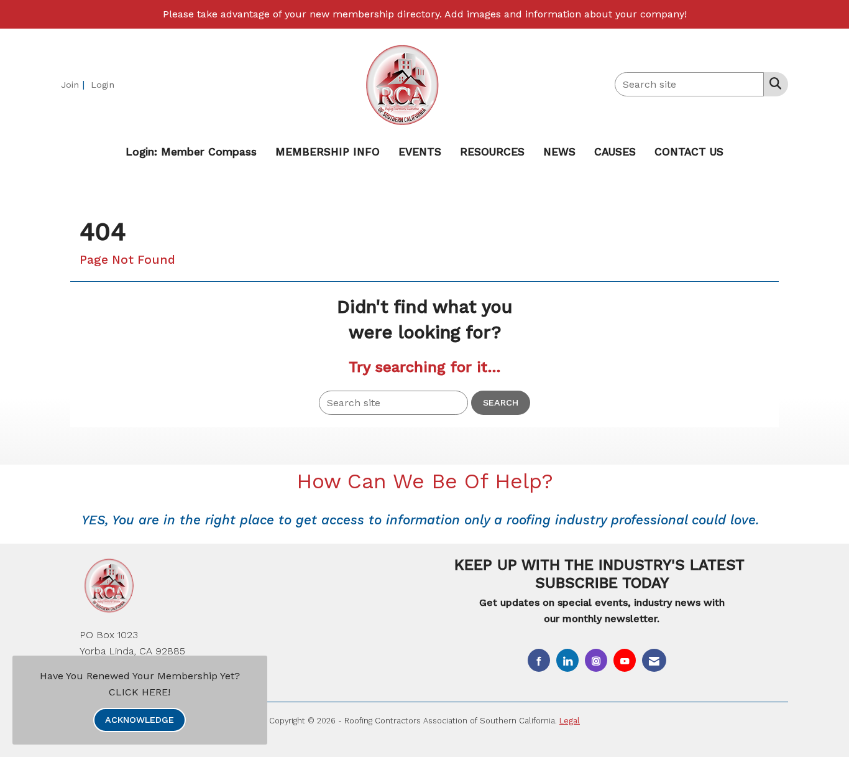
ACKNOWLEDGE (139, 720)
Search (500, 402)
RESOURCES (492, 152)
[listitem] (74, 84)
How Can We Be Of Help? (424, 481)
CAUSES (615, 152)
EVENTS (419, 152)
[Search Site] (773, 83)
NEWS (559, 152)
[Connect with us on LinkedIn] (567, 660)
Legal (569, 720)
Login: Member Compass (191, 152)
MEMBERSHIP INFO (327, 152)
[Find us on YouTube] (624, 660)
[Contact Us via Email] (654, 660)
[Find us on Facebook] (539, 660)
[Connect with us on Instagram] (596, 660)
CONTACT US (688, 152)
